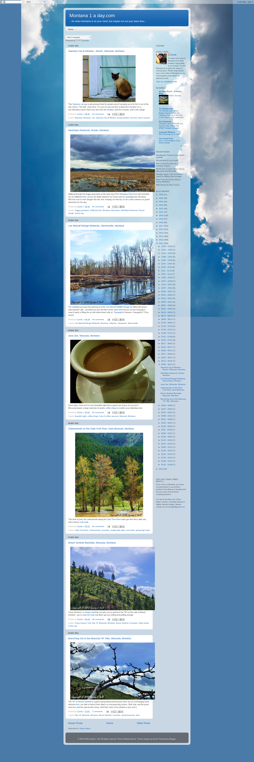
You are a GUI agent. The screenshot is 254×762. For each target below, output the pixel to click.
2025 (161, 198)
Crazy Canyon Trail (83, 623)
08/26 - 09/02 (167, 309)
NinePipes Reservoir (129, 210)
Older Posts (143, 723)
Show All (183, 146)
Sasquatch (118, 312)
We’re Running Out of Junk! (169, 134)
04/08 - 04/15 (167, 416)
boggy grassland (82, 210)
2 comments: (98, 711)
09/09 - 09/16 (167, 302)
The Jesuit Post (166, 139)
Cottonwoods (94, 530)
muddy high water (117, 530)
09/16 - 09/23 (167, 298)
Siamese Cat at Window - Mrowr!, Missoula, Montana (96, 51)
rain (93, 118)
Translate (85, 41)
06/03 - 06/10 (167, 351)
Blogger (172, 739)
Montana (87, 118)
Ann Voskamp (165, 122)
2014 (161, 236)
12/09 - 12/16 (167, 257)
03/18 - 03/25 (167, 426)
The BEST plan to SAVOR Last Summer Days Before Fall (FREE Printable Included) (171, 126)
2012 (161, 243)
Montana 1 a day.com (92, 15)
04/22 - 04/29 (167, 409)
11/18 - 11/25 (166, 267)
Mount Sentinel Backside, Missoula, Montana (92, 542)
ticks (77, 704)
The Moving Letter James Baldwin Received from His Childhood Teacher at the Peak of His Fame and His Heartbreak (171, 114)
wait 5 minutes (144, 118)
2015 (161, 233)
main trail (94, 615)
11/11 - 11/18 (166, 271)
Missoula (78, 118)
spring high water (143, 530)
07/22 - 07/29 (167, 326)
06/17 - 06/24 (167, 344)
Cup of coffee (105, 416)
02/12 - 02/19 (167, 444)
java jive (115, 416)
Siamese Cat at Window (106, 118)
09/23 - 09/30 (167, 295)
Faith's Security (175, 96)
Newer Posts (75, 723)
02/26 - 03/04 (167, 437)
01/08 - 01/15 (167, 461)
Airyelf (155, 739)
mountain (105, 530)
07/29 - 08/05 (167, 323)
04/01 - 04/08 (167, 419)
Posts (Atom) (85, 729)
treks (84, 197)
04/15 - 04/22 (167, 412)
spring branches (128, 715)
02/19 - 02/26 (167, 440)
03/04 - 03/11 (167, 433)
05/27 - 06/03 (167, 354)
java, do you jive (130, 405)
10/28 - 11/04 (167, 278)
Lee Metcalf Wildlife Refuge (118, 307)
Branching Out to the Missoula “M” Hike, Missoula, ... (173, 400)
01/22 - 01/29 (167, 454)
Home (70, 29)
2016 (161, 229)
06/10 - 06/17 (167, 347)
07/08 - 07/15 (167, 333)
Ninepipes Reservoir (128, 194)
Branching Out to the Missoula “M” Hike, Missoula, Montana (99, 638)
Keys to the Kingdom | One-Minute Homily (169, 142)
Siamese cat (77, 104)
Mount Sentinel (122, 623)
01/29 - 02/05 (167, 451)
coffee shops (111, 408)
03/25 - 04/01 (167, 423)
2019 (161, 219)
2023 (161, 205)
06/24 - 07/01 (167, 340)
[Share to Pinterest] (123, 114)
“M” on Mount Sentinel (81, 702)
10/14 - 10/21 (167, 285)
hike (93, 623)
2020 (161, 216)
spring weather (123, 118)
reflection (113, 323)
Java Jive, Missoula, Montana (83, 335)
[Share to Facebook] (121, 114)
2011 (161, 469)
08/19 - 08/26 (167, 312)
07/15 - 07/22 (167, 330)
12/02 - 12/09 (167, 260)
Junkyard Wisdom (167, 132)
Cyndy (173, 55)
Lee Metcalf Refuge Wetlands (87, 323)
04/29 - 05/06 (167, 405)
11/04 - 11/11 (166, 274)
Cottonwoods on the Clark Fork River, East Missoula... (173, 389)
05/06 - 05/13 (167, 364)
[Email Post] (108, 114)
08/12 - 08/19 (167, 316)
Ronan (141, 210)
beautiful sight (81, 416)
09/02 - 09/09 (167, 305)
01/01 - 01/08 (167, 465)
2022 (161, 209)
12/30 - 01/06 (167, 246)
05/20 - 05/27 (167, 358)
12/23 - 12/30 (167, 250)
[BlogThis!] (116, 114)
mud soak (84, 522)
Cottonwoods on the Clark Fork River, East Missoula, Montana (101, 428)
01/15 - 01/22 (167, 458)
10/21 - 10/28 (167, 281)
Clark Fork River (114, 519)
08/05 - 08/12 (167, 319)
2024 (161, 202)
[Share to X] (118, 114)
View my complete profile (166, 82)
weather (110, 110)
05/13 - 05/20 (167, 361)
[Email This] (113, 114)
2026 (161, 195)
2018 (161, 223)
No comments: (98, 114)
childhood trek (96, 210)
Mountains (115, 210)
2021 (161, 212)
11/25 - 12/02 (167, 264)
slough (71, 213)
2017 (161, 226)
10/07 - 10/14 (167, 288)
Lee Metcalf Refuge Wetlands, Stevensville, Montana (96, 225)
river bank (130, 530)
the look (133, 118)
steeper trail (90, 612)
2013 (161, 240)
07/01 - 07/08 (167, 337)
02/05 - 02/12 (167, 447)
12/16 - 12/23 (167, 253)
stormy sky (79, 213)
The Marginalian (166, 109)
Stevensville (133, 323)
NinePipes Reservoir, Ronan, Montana (88, 130)
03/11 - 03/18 (167, 430)
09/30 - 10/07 (167, 292)
